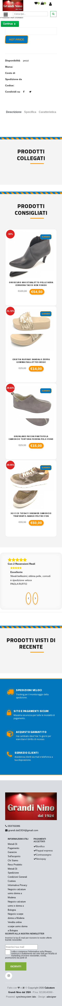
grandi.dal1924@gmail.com (23, 830)
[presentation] (28, 598)
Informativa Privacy (17, 885)
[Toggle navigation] (6, 14)
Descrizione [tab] (14, 112)
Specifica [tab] (30, 112)
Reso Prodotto (15, 864)
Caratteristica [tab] (47, 112)
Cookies (12, 881)
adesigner (51, 996)
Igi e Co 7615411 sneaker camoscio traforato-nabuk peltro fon (31, 514)
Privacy (48, 951)
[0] (36, 3)
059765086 (14, 826)
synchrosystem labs (26, 996)
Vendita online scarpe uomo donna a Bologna (17, 926)
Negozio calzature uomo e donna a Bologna (17, 905)
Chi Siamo (13, 860)
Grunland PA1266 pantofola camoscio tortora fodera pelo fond (31, 437)
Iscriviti (15, 966)
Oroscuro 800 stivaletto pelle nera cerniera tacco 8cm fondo (31, 283)
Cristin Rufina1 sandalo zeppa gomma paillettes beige (31, 360)
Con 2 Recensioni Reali (21, 563)
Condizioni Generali (17, 877)
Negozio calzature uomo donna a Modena (17, 893)
